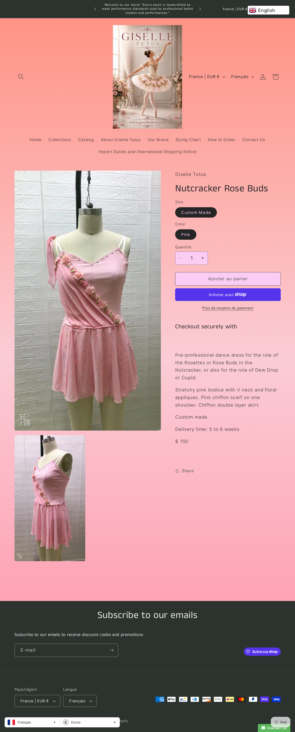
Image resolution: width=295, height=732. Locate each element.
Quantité (183, 247)
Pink (185, 234)
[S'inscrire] (111, 650)
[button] (21, 76)
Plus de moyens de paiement (227, 308)
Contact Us (276, 728)
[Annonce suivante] (200, 9)
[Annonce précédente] (95, 9)
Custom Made (196, 212)
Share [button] (188, 470)
